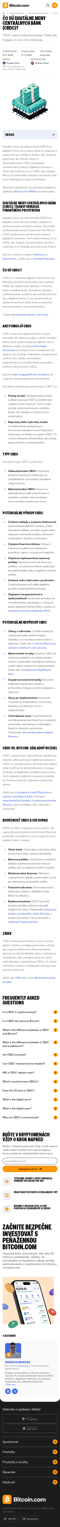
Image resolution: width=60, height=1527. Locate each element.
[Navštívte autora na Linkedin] (8, 1391)
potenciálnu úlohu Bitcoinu (34, 913)
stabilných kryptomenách (23, 921)
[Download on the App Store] (30, 1428)
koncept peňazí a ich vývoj (32, 314)
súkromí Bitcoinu (44, 643)
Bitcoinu (40, 254)
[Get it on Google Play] (30, 1418)
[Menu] (54, 5)
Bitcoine (21, 977)
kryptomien (9, 258)
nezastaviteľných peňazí (17, 800)
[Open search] (48, 5)
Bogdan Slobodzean (17, 1362)
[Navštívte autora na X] (15, 1391)
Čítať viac (11, 1384)
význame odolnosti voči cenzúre (27, 647)
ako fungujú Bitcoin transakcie (31, 374)
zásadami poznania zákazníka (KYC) (29, 610)
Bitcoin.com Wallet (25, 191)
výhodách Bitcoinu (44, 258)
